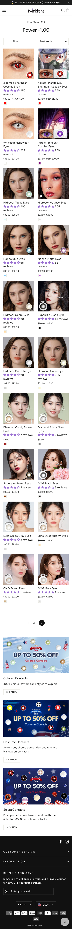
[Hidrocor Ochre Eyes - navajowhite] (5, 332)
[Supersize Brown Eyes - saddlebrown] (5, 496)
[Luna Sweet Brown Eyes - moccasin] (40, 545)
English (22, 904)
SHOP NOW (11, 692)
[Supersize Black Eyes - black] (40, 328)
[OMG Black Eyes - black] (40, 496)
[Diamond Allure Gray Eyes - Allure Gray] (40, 444)
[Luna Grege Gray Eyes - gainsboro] (5, 549)
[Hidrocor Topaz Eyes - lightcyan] (5, 219)
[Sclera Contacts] (36, 786)
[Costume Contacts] (36, 718)
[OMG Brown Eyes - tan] (5, 601)
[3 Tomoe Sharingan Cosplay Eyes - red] (5, 103)
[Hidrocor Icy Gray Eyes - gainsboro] (40, 219)
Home (29, 22)
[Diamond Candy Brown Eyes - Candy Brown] (5, 444)
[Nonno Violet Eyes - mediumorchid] (40, 275)
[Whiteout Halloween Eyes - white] (5, 163)
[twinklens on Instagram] (67, 841)
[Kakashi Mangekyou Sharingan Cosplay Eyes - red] (40, 103)
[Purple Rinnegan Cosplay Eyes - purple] (40, 163)
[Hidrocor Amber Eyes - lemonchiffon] (40, 388)
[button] (11, 90)
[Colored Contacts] (36, 655)
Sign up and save (18, 873)
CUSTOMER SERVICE (19, 851)
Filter (15, 41)
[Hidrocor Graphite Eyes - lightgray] (5, 388)
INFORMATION (14, 861)
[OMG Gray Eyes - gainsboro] (40, 601)
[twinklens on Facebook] (60, 841)
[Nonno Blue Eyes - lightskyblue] (5, 275)
